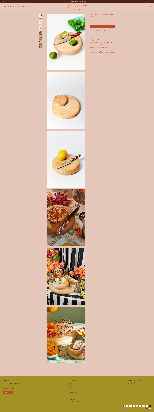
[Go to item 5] (40, 39)
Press (29, 6)
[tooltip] (107, 30)
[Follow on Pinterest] (134, 383)
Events (23, 6)
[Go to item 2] (40, 22)
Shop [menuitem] (4, 6)
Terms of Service (72, 397)
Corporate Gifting (73, 390)
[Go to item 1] (40, 16)
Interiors (16, 6)
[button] (147, 7)
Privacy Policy (72, 399)
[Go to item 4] (40, 33)
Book (9, 6)
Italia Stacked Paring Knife (102, 47)
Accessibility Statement (74, 401)
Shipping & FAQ (72, 392)
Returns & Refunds (73, 394)
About (70, 383)
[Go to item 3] (40, 27)
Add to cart (104, 26)
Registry (71, 385)
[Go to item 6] (40, 45)
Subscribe (8, 392)
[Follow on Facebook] (128, 383)
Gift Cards (71, 387)
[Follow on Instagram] (3, 1)
